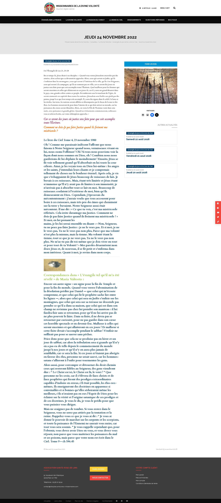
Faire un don (151, 64)
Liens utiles (58, 501)
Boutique (172, 20)
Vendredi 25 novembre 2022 (166, 449)
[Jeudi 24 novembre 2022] (150, 86)
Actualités (47, 501)
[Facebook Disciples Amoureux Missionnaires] (116, 501)
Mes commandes (142, 478)
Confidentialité (107, 501)
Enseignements (134, 20)
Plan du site (79, 501)
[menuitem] (52, 19)
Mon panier (140, 475)
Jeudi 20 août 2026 (136, 172)
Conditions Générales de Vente (146, 483)
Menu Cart (165, 8)
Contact (68, 501)
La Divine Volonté (74, 20)
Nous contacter (100, 478)
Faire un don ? (98, 469)
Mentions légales (92, 501)
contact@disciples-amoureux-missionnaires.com (61, 486)
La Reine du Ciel (116, 20)
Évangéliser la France (51, 20)
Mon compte (140, 480)
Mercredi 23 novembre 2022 (55, 449)
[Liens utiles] (218, 221)
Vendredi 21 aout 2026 (138, 156)
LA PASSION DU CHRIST (95, 20)
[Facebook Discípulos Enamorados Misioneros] (121, 501)
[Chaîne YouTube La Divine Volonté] (127, 501)
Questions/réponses (154, 20)
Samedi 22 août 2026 (138, 139)
